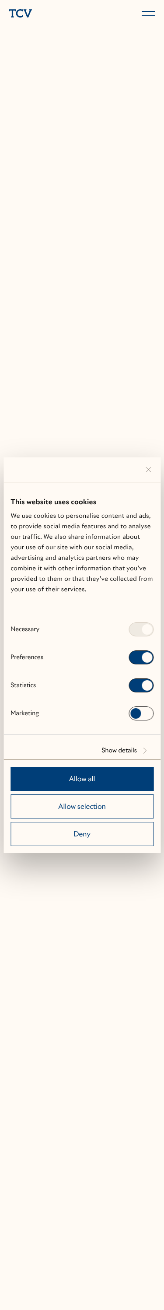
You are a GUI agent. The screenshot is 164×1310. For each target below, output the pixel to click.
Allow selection (82, 806)
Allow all (82, 778)
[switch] (141, 657)
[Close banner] (148, 469)
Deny (82, 834)
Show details (119, 751)
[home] (44, 14)
